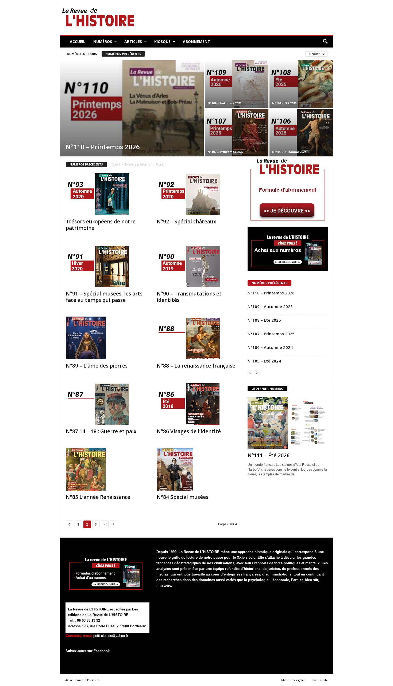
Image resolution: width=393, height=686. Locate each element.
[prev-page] (250, 372)
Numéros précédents (123, 54)
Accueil (77, 41)
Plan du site (319, 680)
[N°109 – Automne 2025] (236, 84)
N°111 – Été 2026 (269, 455)
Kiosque (162, 41)
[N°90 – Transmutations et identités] (197, 266)
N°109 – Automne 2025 (224, 103)
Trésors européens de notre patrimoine (101, 224)
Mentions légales (293, 680)
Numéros (102, 41)
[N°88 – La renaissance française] (197, 338)
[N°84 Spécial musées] (197, 469)
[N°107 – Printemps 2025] (236, 132)
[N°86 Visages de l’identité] (197, 403)
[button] (325, 42)
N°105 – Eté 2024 (264, 361)
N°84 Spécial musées (182, 497)
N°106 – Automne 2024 (289, 152)
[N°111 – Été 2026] (288, 423)
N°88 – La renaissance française (196, 365)
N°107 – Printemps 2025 (225, 152)
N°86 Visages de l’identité (189, 431)
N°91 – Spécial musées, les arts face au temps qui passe (104, 296)
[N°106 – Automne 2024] (301, 132)
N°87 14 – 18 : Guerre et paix (101, 431)
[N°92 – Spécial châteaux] (197, 193)
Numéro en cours (82, 54)
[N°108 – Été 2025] (301, 84)
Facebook (102, 651)
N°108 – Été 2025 (284, 103)
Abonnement (196, 41)
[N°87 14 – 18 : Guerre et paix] (106, 403)
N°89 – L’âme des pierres (97, 365)
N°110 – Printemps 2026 (103, 146)
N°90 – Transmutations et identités (189, 296)
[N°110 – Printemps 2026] (132, 114)
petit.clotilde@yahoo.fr (110, 636)
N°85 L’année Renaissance (98, 497)
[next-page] (256, 372)
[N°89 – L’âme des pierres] (106, 338)
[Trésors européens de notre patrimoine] (106, 193)
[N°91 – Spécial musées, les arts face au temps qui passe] (106, 266)
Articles (133, 41)
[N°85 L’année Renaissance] (106, 469)
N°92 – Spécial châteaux (186, 221)
